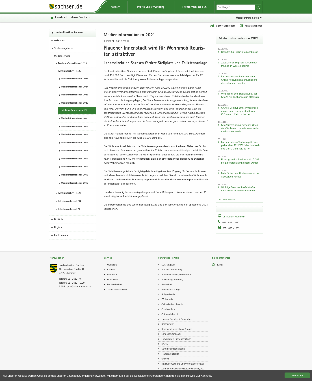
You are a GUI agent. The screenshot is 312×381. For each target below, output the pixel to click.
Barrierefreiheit (114, 284)
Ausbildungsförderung (172, 279)
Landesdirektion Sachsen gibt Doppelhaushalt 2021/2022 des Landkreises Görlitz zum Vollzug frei (240, 145)
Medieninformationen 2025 (74, 79)
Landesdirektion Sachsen (72, 17)
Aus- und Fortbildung (171, 269)
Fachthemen (61, 235)
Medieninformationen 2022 (74, 103)
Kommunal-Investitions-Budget (176, 329)
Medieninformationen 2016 (74, 151)
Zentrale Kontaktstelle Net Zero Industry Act (182, 368)
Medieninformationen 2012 (74, 183)
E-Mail (220, 265)
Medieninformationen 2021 (75, 110)
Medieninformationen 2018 (74, 135)
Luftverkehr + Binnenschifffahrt (176, 339)
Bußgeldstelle (168, 294)
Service (108, 258)
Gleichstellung (168, 309)
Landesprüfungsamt (171, 334)
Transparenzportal (170, 354)
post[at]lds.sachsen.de (79, 286)
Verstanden (297, 375)
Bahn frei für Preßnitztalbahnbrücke (239, 52)
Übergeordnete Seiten (247, 17)
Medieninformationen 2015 (74, 159)
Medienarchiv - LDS (69, 71)
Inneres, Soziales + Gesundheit (176, 319)
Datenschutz (113, 279)
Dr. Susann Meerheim (234, 216)
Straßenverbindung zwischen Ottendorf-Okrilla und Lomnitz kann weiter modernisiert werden (240, 128)
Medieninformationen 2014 (74, 167)
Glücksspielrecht (169, 314)
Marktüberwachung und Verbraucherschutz (182, 364)
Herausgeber (57, 258)
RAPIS (164, 344)
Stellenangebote (63, 48)
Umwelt (165, 359)
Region (58, 227)
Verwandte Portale (168, 258)
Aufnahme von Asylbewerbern (176, 274)
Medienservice (62, 56)
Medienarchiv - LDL (69, 209)
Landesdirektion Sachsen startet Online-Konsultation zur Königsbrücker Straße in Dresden (239, 79)
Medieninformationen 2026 (72, 63)
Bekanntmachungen (171, 289)
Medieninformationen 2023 (74, 95)
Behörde (58, 219)
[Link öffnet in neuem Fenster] (65, 9)
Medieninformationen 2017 (74, 143)
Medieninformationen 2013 (74, 175)
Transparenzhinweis (117, 289)
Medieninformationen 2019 (74, 127)
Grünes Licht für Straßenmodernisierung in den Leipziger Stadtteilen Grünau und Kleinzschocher (240, 111)
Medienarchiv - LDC (69, 193)
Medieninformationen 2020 (74, 118)
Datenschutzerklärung (79, 375)
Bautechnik (166, 284)
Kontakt (111, 269)
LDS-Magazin (168, 265)
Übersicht (112, 265)
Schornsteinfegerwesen (173, 349)
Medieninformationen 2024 (74, 87)
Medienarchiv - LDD (69, 201)
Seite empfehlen (221, 258)
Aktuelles (59, 40)
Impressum (112, 274)
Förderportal (167, 299)
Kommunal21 (168, 324)
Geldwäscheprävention (172, 304)
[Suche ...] (258, 7)
